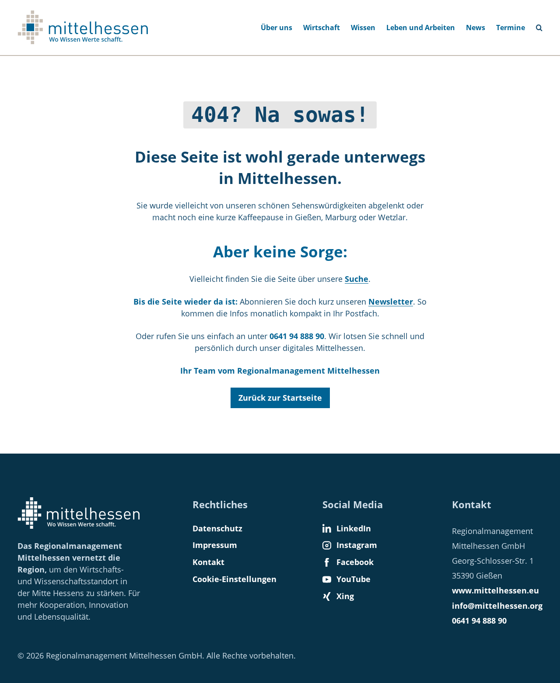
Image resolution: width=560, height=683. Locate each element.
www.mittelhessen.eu (495, 590)
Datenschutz (217, 528)
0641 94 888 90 (479, 620)
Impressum (214, 545)
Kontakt (208, 562)
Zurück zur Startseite (280, 397)
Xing (345, 596)
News (475, 27)
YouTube (353, 579)
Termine (510, 27)
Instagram (356, 545)
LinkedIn (353, 528)
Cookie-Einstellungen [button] (234, 579)
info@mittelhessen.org (497, 605)
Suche (543, 24)
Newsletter (390, 301)
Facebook (355, 562)
